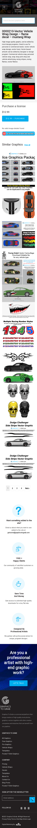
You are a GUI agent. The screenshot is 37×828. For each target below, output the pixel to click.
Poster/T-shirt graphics (10, 754)
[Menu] (4, 7)
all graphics (6, 738)
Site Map (19, 819)
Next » (27, 488)
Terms (14, 819)
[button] (21, 808)
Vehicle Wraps (7, 748)
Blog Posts (6, 783)
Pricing (4, 764)
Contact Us (6, 780)
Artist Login (27, 819)
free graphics (7, 741)
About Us (5, 776)
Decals (4, 770)
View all (27, 145)
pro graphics (6, 744)
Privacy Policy (6, 819)
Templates (6, 751)
